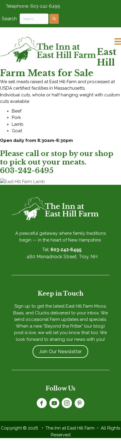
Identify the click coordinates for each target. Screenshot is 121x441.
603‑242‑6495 (66, 249)
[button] (54, 19)
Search (9, 18)
